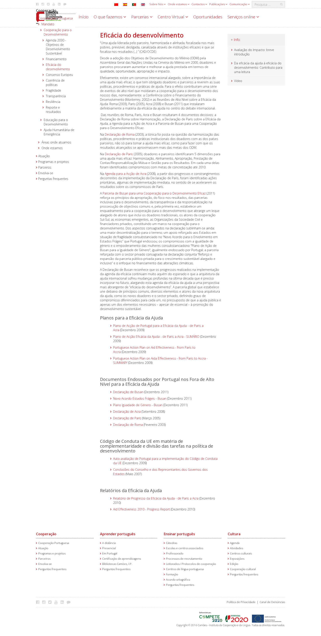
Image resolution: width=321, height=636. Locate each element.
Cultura (234, 534)
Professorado (174, 553)
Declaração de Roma (120, 134)
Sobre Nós (156, 4)
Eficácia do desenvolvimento (58, 67)
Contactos (198, 4)
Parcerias (140, 17)
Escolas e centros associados (184, 548)
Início (83, 17)
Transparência (56, 96)
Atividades (236, 548)
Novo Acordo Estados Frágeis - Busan (139, 398)
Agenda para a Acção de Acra (125, 174)
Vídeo (238, 81)
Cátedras (171, 543)
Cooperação (46, 10)
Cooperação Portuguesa (55, 18)
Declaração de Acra (127, 411)
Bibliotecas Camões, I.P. (117, 564)
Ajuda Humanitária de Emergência (59, 132)
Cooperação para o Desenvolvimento (58, 32)
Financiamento (56, 59)
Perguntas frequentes (53, 179)
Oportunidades (207, 17)
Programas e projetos (53, 162)
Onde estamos (178, 4)
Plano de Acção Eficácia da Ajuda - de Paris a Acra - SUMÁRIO (156, 336)
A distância (109, 543)
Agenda (235, 543)
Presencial (109, 548)
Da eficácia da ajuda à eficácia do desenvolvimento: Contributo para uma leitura (258, 67)
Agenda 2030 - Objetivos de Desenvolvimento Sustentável (58, 46)
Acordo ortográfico (178, 579)
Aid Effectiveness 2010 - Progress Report (141, 509)
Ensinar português (179, 534)
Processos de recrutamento (184, 559)
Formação (172, 574)
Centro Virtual (171, 17)
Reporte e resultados (53, 109)
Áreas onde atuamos (56, 142)
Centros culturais (241, 553)
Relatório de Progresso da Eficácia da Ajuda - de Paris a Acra (155, 498)
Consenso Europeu (59, 75)
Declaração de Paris (119, 154)
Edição (234, 564)
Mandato (47, 24)
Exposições (237, 559)
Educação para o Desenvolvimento (56, 122)
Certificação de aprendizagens (121, 559)
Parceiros (44, 167)
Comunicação (239, 4)
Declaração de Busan (128, 392)
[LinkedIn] (63, 602)
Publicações (217, 4)
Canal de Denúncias (272, 602)
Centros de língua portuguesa (185, 569)
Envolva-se (45, 173)
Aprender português (117, 534)
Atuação (44, 156)
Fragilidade (53, 90)
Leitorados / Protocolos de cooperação (191, 564)
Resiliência (53, 102)
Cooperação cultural (243, 569)
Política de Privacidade (241, 602)
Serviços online (242, 17)
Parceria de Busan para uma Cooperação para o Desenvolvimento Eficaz (154, 193)
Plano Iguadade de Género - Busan (137, 405)
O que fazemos (108, 17)
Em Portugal (109, 553)
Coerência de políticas (55, 82)
